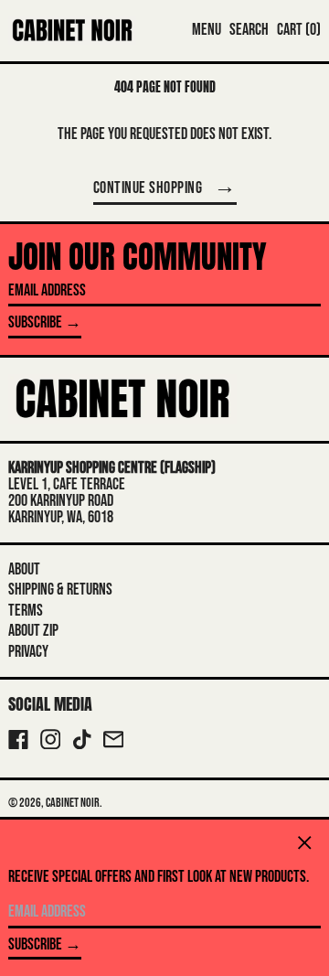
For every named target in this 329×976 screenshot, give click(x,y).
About (24, 569)
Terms (25, 610)
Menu (206, 29)
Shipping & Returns (60, 589)
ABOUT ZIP (33, 630)
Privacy (28, 651)
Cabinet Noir (73, 802)
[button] (249, 30)
